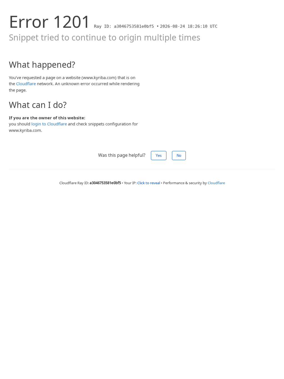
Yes (159, 155)
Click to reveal (148, 182)
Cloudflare (26, 83)
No (179, 155)
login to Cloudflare (49, 124)
